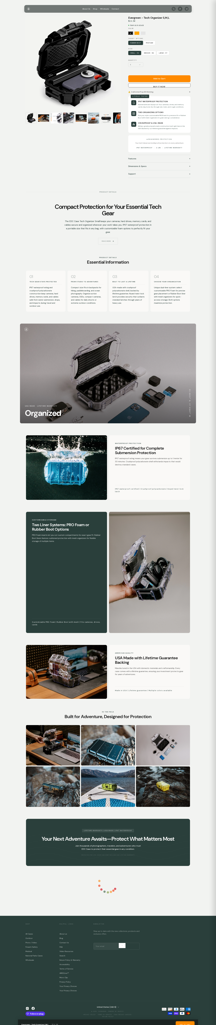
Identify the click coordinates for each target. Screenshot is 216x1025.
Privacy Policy (65, 982)
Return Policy (108, 1016)
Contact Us (64, 942)
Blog (61, 938)
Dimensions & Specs (159, 166)
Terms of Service (66, 969)
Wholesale (104, 9)
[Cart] (187, 9)
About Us (86, 9)
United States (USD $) (106, 1007)
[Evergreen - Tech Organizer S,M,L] (31, 118)
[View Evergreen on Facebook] (33, 1008)
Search (62, 956)
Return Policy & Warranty (70, 960)
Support (159, 174)
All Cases (29, 934)
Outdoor (29, 938)
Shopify (121, 1011)
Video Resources (66, 951)
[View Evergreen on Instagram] (27, 1008)
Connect (115, 9)
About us (63, 934)
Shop (95, 9)
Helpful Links (66, 924)
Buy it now (159, 86)
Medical (29, 951)
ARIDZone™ (64, 973)
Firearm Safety (32, 947)
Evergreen (102, 1011)
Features (159, 158)
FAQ (61, 947)
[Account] (180, 9)
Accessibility (65, 964)
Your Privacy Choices (68, 986)
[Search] (174, 9)
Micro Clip (64, 977)
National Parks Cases (34, 956)
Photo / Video (31, 942)
